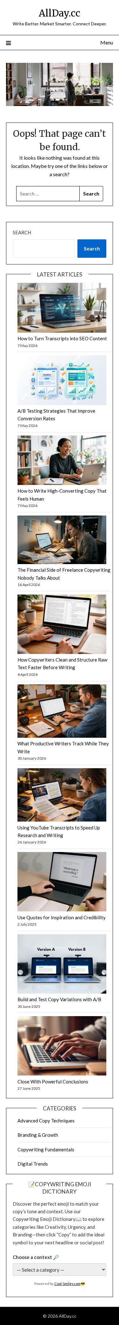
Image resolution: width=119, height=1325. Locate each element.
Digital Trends (32, 1164)
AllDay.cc (59, 13)
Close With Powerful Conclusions (52, 1081)
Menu (106, 42)
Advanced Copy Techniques (46, 1120)
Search (22, 232)
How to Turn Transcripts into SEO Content (62, 338)
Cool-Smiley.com (67, 1284)
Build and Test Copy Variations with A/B (59, 999)
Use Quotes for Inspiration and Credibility (61, 917)
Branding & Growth (37, 1135)
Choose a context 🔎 (36, 1257)
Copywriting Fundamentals (45, 1149)
